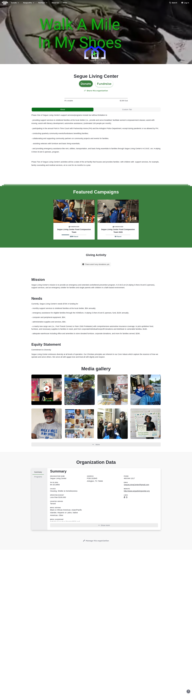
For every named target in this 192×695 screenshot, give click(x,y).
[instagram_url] (126, 497)
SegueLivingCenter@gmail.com (136, 485)
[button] (47, 389)
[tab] (62, 109)
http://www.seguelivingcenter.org (137, 491)
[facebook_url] (124, 497)
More (98, 445)
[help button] (188, 691)
